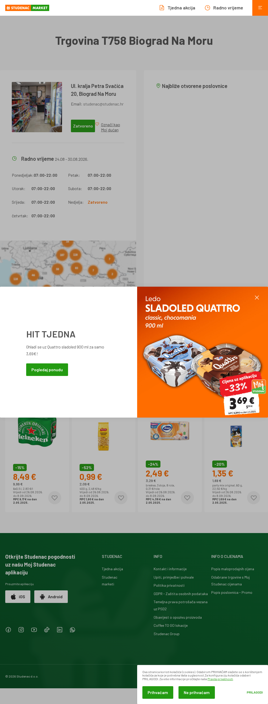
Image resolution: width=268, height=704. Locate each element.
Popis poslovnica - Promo (231, 592)
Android (55, 596)
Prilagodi (255, 692)
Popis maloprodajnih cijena (232, 569)
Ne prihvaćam (197, 692)
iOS (22, 596)
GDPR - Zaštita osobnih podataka (181, 593)
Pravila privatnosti (220, 679)
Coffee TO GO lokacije (171, 625)
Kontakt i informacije (170, 569)
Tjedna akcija (112, 569)
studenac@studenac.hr (103, 103)
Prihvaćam (158, 692)
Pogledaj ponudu (47, 369)
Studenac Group (167, 633)
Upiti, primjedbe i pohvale (174, 577)
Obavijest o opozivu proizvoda (178, 617)
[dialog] (202, 684)
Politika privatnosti (169, 585)
